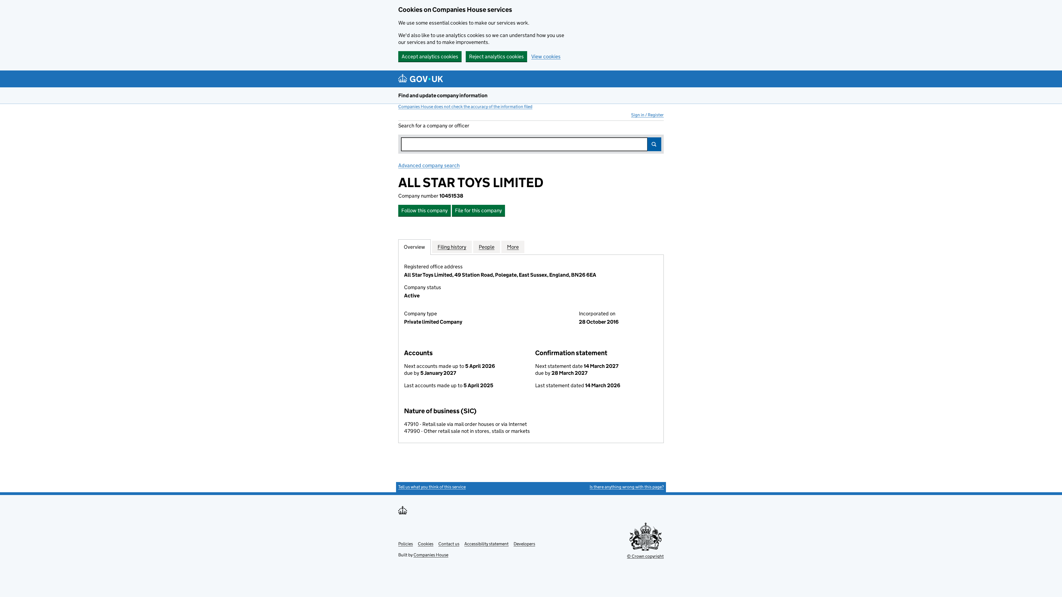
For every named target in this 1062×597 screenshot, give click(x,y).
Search (654, 144)
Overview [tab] (414, 247)
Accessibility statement (486, 543)
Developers (524, 543)
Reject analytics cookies (496, 56)
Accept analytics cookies (430, 56)
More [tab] (513, 247)
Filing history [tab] (452, 247)
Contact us (448, 543)
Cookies (425, 543)
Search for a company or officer (433, 125)
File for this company (478, 210)
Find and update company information (443, 95)
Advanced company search (429, 165)
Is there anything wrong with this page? (627, 486)
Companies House (430, 554)
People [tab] (486, 247)
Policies (405, 543)
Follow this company (424, 210)
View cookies (546, 56)
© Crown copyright (645, 556)
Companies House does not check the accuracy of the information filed (465, 106)
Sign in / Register (647, 114)
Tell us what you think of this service (432, 486)
